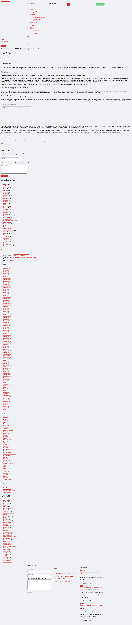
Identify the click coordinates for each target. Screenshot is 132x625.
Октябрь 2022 (7, 341)
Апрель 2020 (6, 373)
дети (73, 573)
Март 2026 (6, 276)
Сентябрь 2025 (7, 286)
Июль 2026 (6, 270)
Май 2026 (6, 273)
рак (61, 576)
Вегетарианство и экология (21, 254)
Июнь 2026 (6, 271)
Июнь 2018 (6, 381)
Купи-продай (6, 200)
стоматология (69, 576)
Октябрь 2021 (7, 357)
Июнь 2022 (6, 347)
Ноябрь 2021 (6, 355)
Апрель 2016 (6, 408)
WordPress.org (7, 492)
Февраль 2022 (7, 351)
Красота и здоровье (8, 197)
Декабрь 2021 (7, 354)
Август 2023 (6, 325)
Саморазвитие (37, 19)
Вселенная (6, 192)
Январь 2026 (6, 279)
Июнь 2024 (6, 309)
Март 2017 (6, 392)
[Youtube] (68, 4)
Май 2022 (6, 349)
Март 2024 (6, 314)
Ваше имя (30, 569)
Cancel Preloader (5, 1)
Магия (34, 32)
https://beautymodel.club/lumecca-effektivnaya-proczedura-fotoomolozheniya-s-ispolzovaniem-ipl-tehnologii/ (96, 101)
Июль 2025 (6, 289)
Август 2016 (6, 401)
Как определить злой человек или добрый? (25, 257)
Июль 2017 (6, 387)
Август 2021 (6, 359)
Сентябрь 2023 (7, 324)
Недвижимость (7, 206)
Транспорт (6, 241)
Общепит (5, 209)
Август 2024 (6, 306)
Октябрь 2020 (7, 366)
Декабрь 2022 (7, 338)
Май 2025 (6, 292)
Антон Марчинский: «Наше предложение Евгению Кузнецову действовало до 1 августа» (91, 614)
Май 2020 (6, 371)
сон (62, 576)
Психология (33, 16)
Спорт (34, 13)
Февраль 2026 (7, 278)
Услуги (5, 242)
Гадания (35, 33)
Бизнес (32, 27)
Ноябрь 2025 (6, 283)
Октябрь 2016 (7, 400)
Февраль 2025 (7, 297)
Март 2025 (6, 295)
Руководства (6, 227)
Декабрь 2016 (7, 397)
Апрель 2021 (6, 362)
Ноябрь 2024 (6, 302)
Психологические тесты (39, 17)
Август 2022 (6, 344)
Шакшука (13, 260)
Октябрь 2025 (7, 284)
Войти (5, 487)
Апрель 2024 (6, 313)
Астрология (36, 30)
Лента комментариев (9, 490)
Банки (4, 189)
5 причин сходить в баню (18, 255)
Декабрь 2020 (7, 365)
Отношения (36, 21)
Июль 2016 (6, 403)
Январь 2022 (6, 352)
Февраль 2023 (7, 335)
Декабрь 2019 (7, 376)
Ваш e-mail (30, 574)
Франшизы (6, 244)
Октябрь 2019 (7, 378)
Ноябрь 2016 (6, 398)
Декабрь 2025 (7, 281)
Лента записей (7, 489)
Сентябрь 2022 (7, 343)
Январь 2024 (6, 317)
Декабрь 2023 (7, 319)
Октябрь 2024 (7, 303)
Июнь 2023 (6, 328)
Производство (7, 219)
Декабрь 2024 (7, 300)
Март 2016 (6, 409)
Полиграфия (6, 217)
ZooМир (5, 185)
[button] (100, 4)
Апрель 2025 (6, 294)
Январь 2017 (6, 395)
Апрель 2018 (6, 382)
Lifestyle (32, 14)
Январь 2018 (6, 384)
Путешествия (33, 22)
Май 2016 (6, 406)
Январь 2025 (6, 298)
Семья (31, 24)
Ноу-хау (5, 208)
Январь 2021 (6, 363)
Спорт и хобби (7, 235)
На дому (5, 203)
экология (67, 578)
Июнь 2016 (6, 404)
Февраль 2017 (7, 393)
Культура (5, 198)
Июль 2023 (6, 327)
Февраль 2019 (7, 379)
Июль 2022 (6, 346)
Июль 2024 (6, 308)
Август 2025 (6, 287)
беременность (67, 574)
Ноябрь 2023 (6, 321)
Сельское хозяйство (8, 230)
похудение (56, 576)
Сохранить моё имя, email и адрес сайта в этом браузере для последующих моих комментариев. (28, 163)
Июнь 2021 (6, 360)
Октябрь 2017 (7, 385)
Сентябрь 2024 (7, 305)
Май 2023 (6, 330)
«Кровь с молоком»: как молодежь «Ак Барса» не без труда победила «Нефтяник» (91, 594)
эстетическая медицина (18, 135)
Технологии (6, 238)
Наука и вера (33, 28)
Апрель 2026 (6, 275)
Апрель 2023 (6, 332)
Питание (35, 11)
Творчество (6, 236)
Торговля (5, 239)
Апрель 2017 (6, 390)
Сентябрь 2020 (7, 368)
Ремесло (5, 225)
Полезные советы (8, 216)
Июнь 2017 (6, 389)
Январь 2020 (6, 374)
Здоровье (32, 9)
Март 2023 (6, 333)
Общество (33, 25)
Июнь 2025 (6, 290)
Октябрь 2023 (7, 322)
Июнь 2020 (6, 370)
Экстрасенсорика (7, 246)
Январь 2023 (6, 336)
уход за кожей (7, 135)
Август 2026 (6, 268)
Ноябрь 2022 (6, 340)
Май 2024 (6, 311)
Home (4, 40)
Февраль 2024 (7, 316)
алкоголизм (58, 573)
